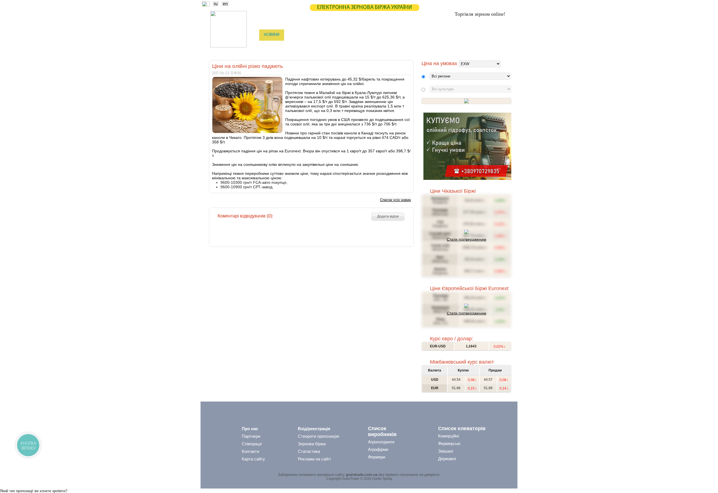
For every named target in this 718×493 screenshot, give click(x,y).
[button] (387, 216)
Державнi (447, 458)
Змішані (445, 451)
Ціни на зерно (436, 35)
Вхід (501, 35)
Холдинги (438, 46)
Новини (271, 35)
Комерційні (448, 436)
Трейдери (272, 46)
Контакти (250, 451)
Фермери (376, 457)
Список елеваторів (461, 428)
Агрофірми (378, 449)
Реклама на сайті (314, 459)
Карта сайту (253, 459)
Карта (347, 35)
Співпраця (252, 443)
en (225, 3)
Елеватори (328, 46)
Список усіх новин (395, 200)
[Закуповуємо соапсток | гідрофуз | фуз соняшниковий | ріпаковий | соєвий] (467, 178)
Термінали (410, 46)
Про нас (250, 428)
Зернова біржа (312, 443)
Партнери (404, 35)
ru (216, 3)
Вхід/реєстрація (314, 428)
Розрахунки (374, 35)
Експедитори (359, 46)
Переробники (468, 46)
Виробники (300, 46)
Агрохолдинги (381, 441)
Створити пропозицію (318, 436)
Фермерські (449, 443)
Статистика (320, 35)
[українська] (206, 5)
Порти (386, 46)
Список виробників (382, 431)
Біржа (294, 35)
